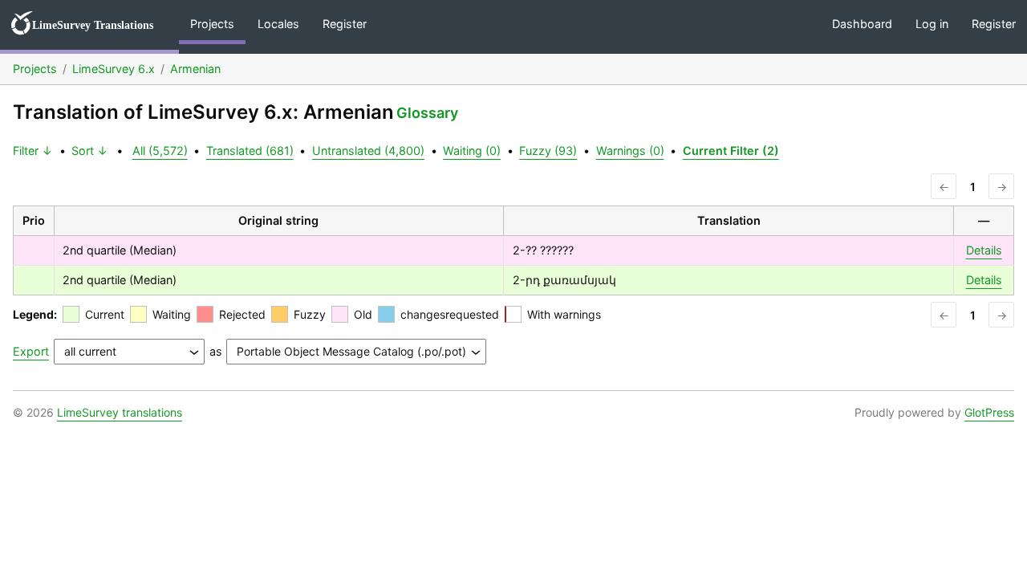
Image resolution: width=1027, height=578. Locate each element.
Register (345, 24)
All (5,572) (160, 150)
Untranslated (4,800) (368, 150)
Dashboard (862, 24)
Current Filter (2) (731, 150)
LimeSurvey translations (119, 412)
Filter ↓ (33, 150)
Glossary (427, 112)
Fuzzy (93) (548, 150)
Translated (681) (250, 150)
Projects (212, 24)
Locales (278, 24)
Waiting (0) (472, 150)
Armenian (195, 68)
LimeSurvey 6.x (113, 68)
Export (31, 351)
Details (984, 250)
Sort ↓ (89, 150)
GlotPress (989, 412)
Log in (931, 24)
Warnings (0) (630, 150)
